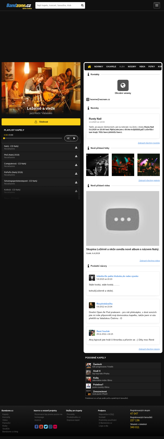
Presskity (71, 414)
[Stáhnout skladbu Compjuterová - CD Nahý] (76, 165)
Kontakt (102, 417)
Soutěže (6, 429)
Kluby (4, 426)
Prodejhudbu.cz (74, 417)
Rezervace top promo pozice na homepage (48, 415)
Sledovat (43, 122)
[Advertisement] (82, 34)
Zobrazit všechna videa (150, 261)
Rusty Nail (95, 118)
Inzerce (38, 420)
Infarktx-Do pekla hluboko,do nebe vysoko (117, 276)
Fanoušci (6, 423)
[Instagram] (50, 427)
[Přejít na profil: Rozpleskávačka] (92, 305)
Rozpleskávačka (104, 304)
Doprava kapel (73, 420)
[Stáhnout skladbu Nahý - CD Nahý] (76, 147)
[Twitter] (46, 427)
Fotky (151, 67)
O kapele (111, 67)
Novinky (98, 67)
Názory (132, 67)
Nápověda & (106, 414)
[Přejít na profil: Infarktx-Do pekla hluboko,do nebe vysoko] (92, 278)
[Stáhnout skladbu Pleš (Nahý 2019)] (76, 156)
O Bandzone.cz (105, 423)
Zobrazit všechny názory (149, 349)
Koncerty (6, 417)
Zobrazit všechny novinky (149, 143)
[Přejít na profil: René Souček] (92, 333)
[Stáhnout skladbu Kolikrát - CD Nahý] (76, 191)
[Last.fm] (55, 427)
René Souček (103, 331)
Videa (142, 67)
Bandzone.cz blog (10, 432)
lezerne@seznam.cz (100, 99)
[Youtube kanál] (41, 427)
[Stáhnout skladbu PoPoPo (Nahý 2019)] (76, 173)
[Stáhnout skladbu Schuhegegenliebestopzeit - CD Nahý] (76, 182)
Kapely (5, 414)
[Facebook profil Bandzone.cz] (36, 427)
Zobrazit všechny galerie (149, 180)
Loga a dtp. (104, 426)
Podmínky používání (107, 420)
